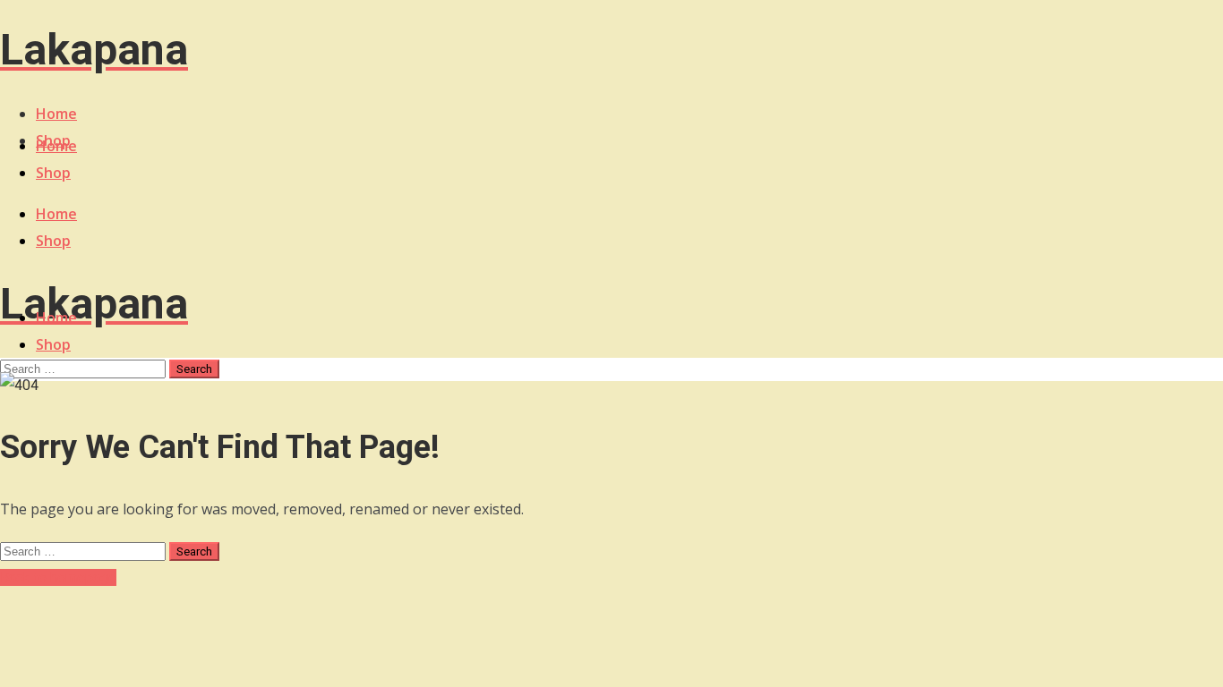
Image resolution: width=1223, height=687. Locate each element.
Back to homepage (58, 577)
